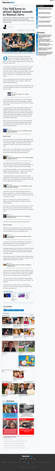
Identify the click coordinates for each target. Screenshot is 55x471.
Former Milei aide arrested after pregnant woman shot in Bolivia (19, 237)
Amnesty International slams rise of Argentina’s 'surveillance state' (18, 217)
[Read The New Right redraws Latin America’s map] (21, 294)
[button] (33, 35)
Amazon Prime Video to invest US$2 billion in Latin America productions (19, 131)
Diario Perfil (4, 462)
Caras (9, 462)
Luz (52, 462)
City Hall (5, 310)
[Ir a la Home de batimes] (27, 456)
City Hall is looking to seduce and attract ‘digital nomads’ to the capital (18, 66)
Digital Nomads (16, 310)
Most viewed (40, 6)
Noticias (19, 462)
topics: (5, 308)
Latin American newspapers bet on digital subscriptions (14, 445)
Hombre (28, 462)
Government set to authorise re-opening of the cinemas (14, 447)
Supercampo (39, 462)
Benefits (22, 310)
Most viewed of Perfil (45, 32)
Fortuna (23, 462)
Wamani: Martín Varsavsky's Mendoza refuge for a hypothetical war (19, 265)
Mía (27, 463)
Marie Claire (13, 462)
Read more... (15, 92)
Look (49, 462)
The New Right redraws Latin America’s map (28, 296)
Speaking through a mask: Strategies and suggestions (14, 443)
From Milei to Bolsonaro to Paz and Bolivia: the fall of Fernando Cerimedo (19, 186)
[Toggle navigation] (2, 2)
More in (4, 401)
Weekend (45, 462)
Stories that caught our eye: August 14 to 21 (20, 95)
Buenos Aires (11, 310)
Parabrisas (33, 462)
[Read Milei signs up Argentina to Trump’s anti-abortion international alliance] (7, 294)
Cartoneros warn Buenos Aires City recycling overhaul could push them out (20, 158)
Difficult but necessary (8, 438)
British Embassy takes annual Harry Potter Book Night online (15, 441)
